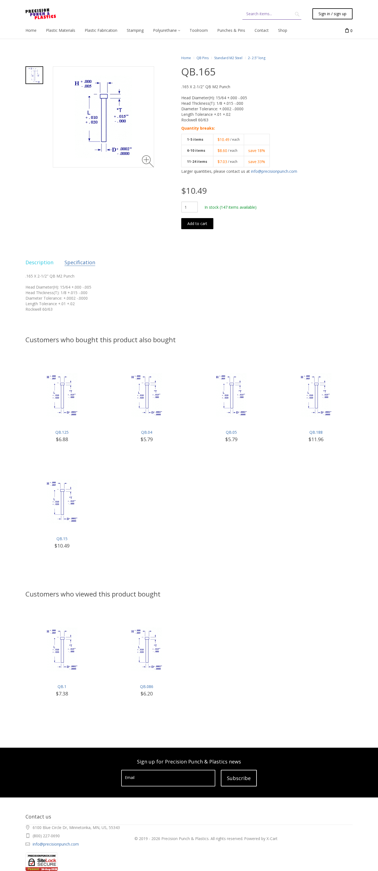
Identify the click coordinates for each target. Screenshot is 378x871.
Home (186, 58)
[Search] (297, 13)
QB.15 (62, 538)
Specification (79, 262)
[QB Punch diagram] (34, 75)
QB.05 (231, 432)
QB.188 (316, 432)
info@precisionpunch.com (274, 171)
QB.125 (62, 432)
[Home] (40, 13)
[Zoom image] (148, 161)
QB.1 (62, 686)
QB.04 (146, 432)
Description (39, 262)
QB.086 (146, 686)
